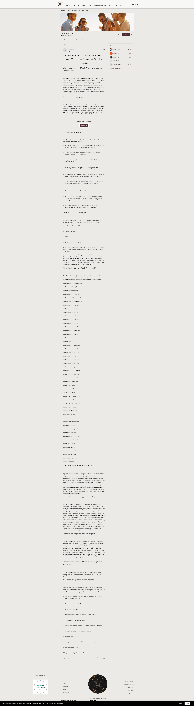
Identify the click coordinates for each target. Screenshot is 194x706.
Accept (187, 703)
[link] (67, 40)
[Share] (104, 49)
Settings (180, 703)
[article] (84, 357)
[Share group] (132, 34)
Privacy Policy (60, 703)
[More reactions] (69, 658)
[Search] (119, 34)
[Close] (192, 703)
